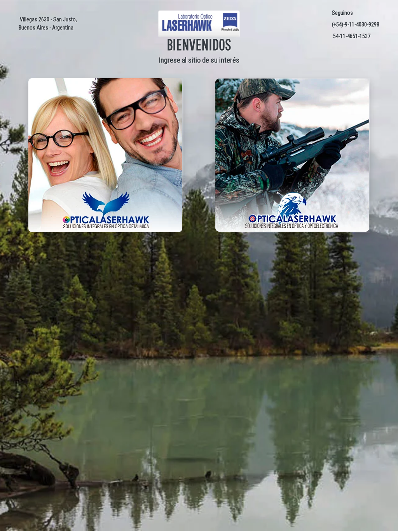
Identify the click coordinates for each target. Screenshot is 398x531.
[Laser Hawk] (199, 23)
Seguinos (341, 13)
